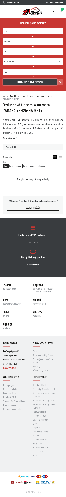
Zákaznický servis (11, 377)
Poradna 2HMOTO (9, 397)
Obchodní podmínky (10, 389)
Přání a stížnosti (9, 405)
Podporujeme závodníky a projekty (43, 361)
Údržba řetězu (38, 451)
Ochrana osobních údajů (12, 409)
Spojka (35, 455)
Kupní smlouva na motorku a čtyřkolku (44, 395)
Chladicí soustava (40, 439)
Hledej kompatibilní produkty (30, 81)
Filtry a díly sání (39, 443)
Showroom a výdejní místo (43, 355)
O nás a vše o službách (43, 343)
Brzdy (35, 423)
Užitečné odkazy (40, 377)
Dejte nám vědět (33, 207)
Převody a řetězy (39, 415)
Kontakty (36, 366)
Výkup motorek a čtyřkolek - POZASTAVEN (44, 406)
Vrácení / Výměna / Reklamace (15, 401)
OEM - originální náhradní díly (44, 389)
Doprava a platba (9, 393)
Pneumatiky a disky (40, 431)
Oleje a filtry (37, 427)
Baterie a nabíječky (40, 419)
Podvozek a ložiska (40, 447)
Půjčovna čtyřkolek (40, 370)
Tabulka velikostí (39, 385)
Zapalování (37, 435)
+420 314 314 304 (13, 2)
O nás (35, 351)
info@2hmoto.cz (56, 2)
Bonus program (9, 385)
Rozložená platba (39, 411)
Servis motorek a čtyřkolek (43, 400)
